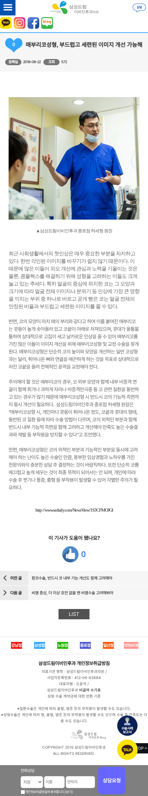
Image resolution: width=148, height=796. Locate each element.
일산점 (108, 645)
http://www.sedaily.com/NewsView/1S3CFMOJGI (74, 510)
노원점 (62, 645)
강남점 (16, 645)
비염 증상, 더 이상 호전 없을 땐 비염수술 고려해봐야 (72, 592)
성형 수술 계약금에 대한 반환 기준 (74, 696)
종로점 (85, 645)
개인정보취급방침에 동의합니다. (45, 792)
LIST (74, 614)
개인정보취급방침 (93, 663)
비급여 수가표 (90, 690)
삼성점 (39, 645)
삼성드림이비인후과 (57, 663)
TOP (140, 748)
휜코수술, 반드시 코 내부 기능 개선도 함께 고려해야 (72, 578)
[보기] (69, 792)
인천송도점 (131, 645)
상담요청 (112, 780)
